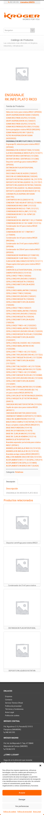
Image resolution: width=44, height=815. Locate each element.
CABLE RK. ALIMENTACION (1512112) (20, 419)
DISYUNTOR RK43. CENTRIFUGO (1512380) (22, 159)
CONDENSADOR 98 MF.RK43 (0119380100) (22, 255)
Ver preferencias (22, 806)
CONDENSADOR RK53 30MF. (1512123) (21, 206)
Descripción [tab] (10, 482)
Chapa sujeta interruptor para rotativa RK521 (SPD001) (23, 265)
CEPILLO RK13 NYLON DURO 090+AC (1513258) (24, 378)
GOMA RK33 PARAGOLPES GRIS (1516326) (22, 127)
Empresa (8, 696)
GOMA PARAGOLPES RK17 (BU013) (19, 133)
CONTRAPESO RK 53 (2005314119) (19, 200)
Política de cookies (9, 812)
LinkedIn (27, 6)
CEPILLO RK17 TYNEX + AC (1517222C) (21, 352)
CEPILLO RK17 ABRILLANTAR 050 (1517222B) (23, 369)
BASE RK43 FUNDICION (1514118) (19, 428)
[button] (40, 765)
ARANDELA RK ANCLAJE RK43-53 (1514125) (23, 448)
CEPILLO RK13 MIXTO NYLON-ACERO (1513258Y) (20, 382)
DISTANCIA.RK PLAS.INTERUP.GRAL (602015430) (19, 169)
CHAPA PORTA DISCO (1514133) (18, 273)
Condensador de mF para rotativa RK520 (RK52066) (21, 239)
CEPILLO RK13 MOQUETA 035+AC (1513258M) (24, 375)
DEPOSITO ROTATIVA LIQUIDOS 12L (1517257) (24, 182)
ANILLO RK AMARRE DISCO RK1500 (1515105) (24, 457)
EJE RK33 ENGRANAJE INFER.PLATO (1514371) (24, 153)
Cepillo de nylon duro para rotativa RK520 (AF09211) (22, 408)
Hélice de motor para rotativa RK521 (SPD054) (24, 112)
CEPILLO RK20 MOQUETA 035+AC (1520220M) (24, 334)
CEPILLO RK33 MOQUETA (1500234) (20, 317)
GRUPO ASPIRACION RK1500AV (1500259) (22, 115)
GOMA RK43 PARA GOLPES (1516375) (21, 124)
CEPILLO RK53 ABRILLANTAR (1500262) (21, 290)
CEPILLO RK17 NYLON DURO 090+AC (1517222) (24, 355)
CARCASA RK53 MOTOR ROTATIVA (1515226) (24, 404)
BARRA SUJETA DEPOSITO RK (18, 439)
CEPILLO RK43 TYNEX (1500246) (18, 293)
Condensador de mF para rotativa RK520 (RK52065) (21, 227)
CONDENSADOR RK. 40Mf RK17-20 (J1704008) (24, 220)
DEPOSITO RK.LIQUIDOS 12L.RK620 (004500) (23, 188)
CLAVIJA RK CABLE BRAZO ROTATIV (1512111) (24, 261)
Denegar (22, 799)
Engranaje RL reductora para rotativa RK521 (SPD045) (23, 145)
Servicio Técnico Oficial (14, 703)
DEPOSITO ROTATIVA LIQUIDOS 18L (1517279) (24, 179)
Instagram (24, 6)
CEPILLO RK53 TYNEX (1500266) (18, 276)
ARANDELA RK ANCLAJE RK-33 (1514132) (22, 451)
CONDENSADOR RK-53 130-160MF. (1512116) (23, 223)
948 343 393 (10, 732)
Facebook (20, 6)
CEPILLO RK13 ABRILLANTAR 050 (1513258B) (23, 387)
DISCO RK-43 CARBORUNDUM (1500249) (22, 176)
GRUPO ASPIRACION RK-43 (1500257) (20, 121)
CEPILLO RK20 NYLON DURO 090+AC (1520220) (24, 331)
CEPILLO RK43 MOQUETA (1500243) (20, 299)
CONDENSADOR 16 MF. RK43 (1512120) (21, 258)
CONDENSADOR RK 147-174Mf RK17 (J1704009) (20, 233)
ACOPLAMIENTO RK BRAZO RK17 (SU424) (22, 466)
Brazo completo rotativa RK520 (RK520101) (23, 425)
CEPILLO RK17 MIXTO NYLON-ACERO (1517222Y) (20, 362)
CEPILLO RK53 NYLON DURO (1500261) (21, 279)
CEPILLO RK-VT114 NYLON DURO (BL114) (22, 390)
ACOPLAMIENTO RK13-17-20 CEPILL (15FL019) (24, 460)
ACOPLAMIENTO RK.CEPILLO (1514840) (21, 463)
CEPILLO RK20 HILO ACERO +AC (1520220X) (23, 343)
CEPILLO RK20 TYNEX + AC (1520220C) (21, 325)
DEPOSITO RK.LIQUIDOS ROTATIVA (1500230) (23, 185)
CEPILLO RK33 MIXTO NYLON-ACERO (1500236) (20, 321)
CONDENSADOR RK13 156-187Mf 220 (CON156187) (20, 215)
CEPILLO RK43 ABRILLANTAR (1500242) (21, 311)
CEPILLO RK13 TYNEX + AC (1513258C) (21, 372)
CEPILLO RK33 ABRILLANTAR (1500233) (21, 328)
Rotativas (19, 472)
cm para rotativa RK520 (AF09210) (19, 393)
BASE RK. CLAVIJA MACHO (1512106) (20, 434)
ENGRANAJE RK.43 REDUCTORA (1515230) (22, 150)
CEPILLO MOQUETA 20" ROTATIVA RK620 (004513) (22, 399)
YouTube (16, 6)
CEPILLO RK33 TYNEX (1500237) (18, 308)
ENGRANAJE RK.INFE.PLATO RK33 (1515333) (23, 141)
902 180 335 (14, 2)
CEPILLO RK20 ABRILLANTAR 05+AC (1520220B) (20, 347)
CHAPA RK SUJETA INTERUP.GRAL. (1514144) (23, 270)
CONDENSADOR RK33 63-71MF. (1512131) (22, 209)
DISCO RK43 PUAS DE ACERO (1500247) (21, 173)
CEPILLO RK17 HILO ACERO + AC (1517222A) (23, 366)
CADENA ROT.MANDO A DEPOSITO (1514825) (24, 416)
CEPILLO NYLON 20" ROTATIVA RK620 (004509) (24, 396)
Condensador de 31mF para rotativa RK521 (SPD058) (22, 245)
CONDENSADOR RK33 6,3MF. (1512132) (21, 211)
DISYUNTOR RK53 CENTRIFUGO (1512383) (22, 156)
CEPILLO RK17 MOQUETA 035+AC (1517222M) (24, 358)
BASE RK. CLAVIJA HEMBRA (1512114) (21, 437)
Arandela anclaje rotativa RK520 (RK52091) (22, 454)
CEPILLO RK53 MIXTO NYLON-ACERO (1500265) (20, 285)
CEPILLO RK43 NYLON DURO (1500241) (21, 296)
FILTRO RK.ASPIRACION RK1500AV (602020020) (19, 137)
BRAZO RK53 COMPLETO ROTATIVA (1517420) (24, 422)
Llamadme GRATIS (27, 2)
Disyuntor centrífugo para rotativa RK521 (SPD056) (22, 163)
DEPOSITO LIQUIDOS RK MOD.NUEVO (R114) (23, 191)
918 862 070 (10, 749)
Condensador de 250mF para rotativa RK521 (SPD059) (23, 250)
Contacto (8, 700)
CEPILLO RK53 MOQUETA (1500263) (20, 282)
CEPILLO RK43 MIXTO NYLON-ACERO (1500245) (20, 303)
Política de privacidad (24, 812)
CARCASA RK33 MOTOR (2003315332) (21, 413)
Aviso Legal (37, 812)
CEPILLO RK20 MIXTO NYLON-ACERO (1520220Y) (20, 338)
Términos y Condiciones (14, 709)
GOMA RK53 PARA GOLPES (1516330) (21, 118)
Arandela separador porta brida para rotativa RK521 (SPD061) (23, 443)
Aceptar (22, 793)
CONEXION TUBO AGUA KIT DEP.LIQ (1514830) (24, 203)
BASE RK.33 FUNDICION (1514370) (19, 431)
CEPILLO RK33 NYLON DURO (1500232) (21, 314)
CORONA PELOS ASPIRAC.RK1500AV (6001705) (20, 195)
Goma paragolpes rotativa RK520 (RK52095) (23, 130)
